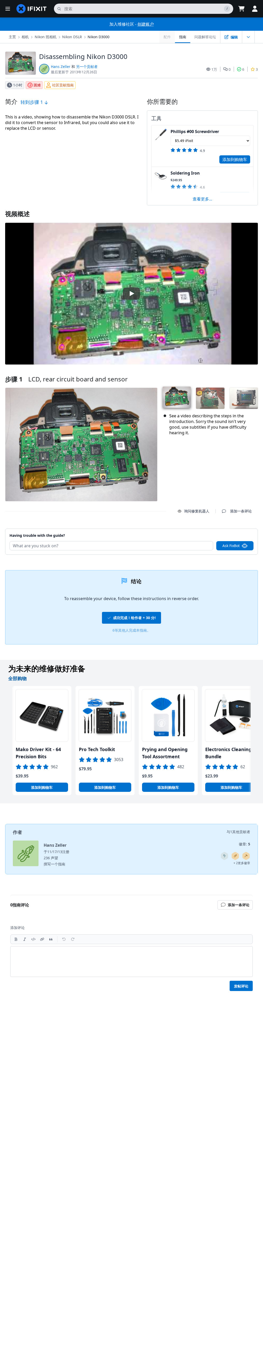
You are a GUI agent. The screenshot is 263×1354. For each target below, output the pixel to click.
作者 (17, 832)
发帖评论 (241, 986)
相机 (25, 36)
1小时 (17, 85)
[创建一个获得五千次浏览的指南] (224, 856)
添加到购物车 (234, 159)
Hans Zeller (60, 66)
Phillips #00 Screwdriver (195, 131)
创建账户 (145, 24)
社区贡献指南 (63, 85)
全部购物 (17, 678)
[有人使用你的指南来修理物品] (246, 856)
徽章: (244, 844)
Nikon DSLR (72, 36)
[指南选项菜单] (248, 37)
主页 (12, 36)
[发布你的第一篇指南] (235, 856)
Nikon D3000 (98, 36)
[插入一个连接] (42, 939)
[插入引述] (51, 939)
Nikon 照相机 (46, 36)
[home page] (31, 8)
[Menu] (7, 8)
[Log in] (255, 9)
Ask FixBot (231, 545)
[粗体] (16, 939)
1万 (214, 69)
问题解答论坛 (205, 36)
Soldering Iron (185, 173)
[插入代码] (33, 939)
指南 (182, 36)
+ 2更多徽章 (241, 863)
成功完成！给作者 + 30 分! (134, 617)
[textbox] (131, 961)
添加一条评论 (236, 533)
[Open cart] (241, 9)
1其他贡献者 (240, 831)
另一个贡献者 (87, 66)
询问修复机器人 (196, 511)
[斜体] (25, 939)
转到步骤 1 (32, 102)
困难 (37, 85)
